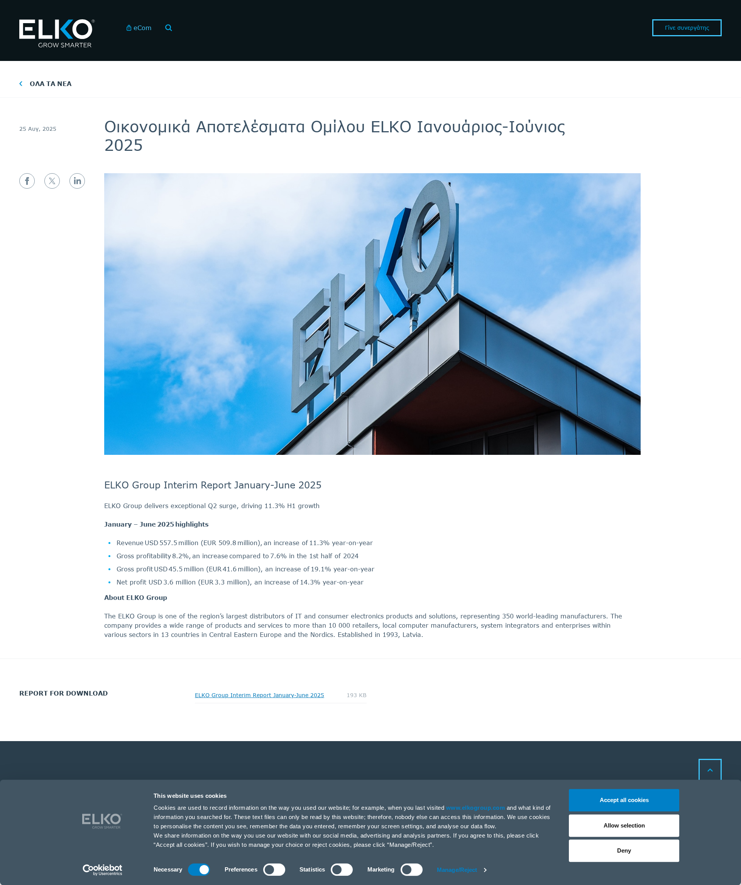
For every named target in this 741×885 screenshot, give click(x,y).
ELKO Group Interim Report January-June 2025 (259, 695)
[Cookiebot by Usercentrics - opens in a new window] (102, 870)
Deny (624, 850)
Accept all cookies (624, 800)
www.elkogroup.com (475, 807)
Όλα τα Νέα (50, 83)
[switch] (274, 869)
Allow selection (624, 825)
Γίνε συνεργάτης (687, 27)
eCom (143, 27)
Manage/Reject (457, 869)
